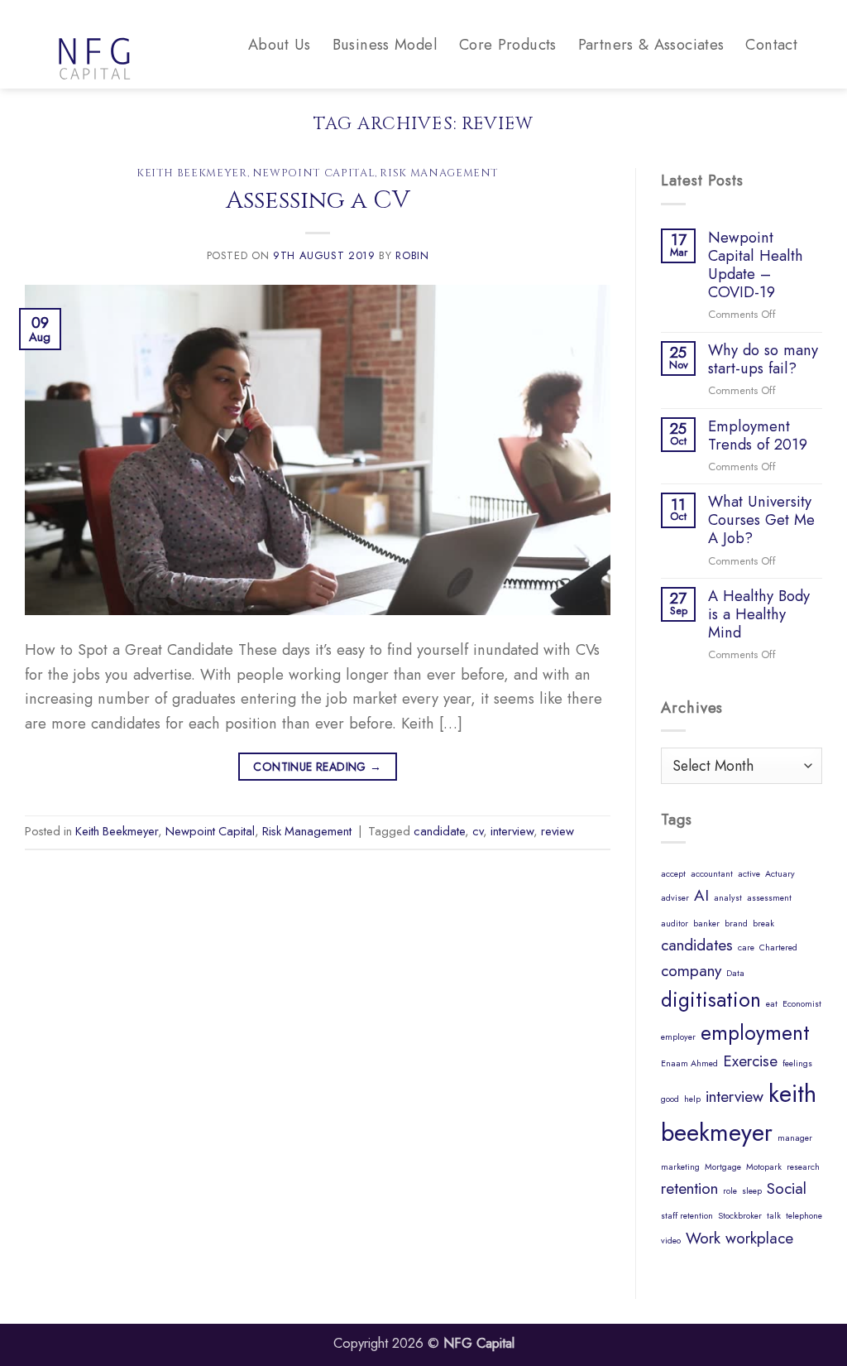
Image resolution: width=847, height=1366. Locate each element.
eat (772, 1004)
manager (795, 1138)
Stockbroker (740, 1216)
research (803, 1167)
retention (689, 1188)
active (749, 874)
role (730, 1191)
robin (411, 255)
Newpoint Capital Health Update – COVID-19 (755, 264)
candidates (697, 945)
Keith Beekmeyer (191, 173)
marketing (680, 1167)
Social (786, 1188)
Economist (801, 1004)
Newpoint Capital (313, 173)
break (763, 923)
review (557, 831)
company (691, 971)
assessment (769, 898)
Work (703, 1238)
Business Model (385, 44)
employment (755, 1032)
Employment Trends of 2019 (757, 435)
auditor (674, 923)
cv (477, 831)
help (692, 1099)
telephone (804, 1216)
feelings (797, 1063)
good (670, 1099)
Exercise (750, 1061)
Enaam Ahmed (689, 1063)
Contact (771, 44)
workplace (759, 1238)
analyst (728, 898)
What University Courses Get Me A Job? (761, 520)
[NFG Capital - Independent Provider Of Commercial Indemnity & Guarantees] (132, 44)
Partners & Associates (651, 44)
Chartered (778, 947)
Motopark (764, 1167)
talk (774, 1216)
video (671, 1240)
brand (736, 923)
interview (512, 831)
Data (735, 973)
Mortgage (723, 1167)
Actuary (780, 874)
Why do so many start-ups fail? (763, 359)
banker (706, 923)
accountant (712, 874)
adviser (675, 898)
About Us (279, 44)
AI (701, 895)
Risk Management (439, 173)
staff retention (687, 1216)
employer (678, 1037)
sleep (752, 1191)
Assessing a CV (318, 200)
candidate (439, 831)
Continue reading (317, 766)
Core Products (508, 44)
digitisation (711, 999)
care (746, 947)
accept (673, 874)
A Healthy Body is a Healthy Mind (759, 614)
